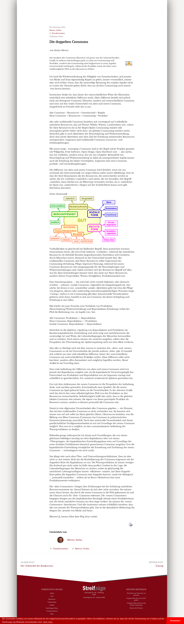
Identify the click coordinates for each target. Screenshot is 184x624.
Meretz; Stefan (82, 548)
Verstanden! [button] (175, 621)
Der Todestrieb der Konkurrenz (37, 566)
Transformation (58, 33)
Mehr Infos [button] (47, 622)
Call (51, 596)
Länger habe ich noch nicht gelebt (136, 599)
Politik (52, 605)
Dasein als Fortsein (136, 608)
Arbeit (52, 593)
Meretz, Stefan (55, 30)
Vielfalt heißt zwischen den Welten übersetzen (136, 604)
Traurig (159, 566)
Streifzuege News (52, 608)
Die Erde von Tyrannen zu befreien (136, 594)
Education (51, 599)
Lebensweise (52, 602)
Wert (52, 614)
